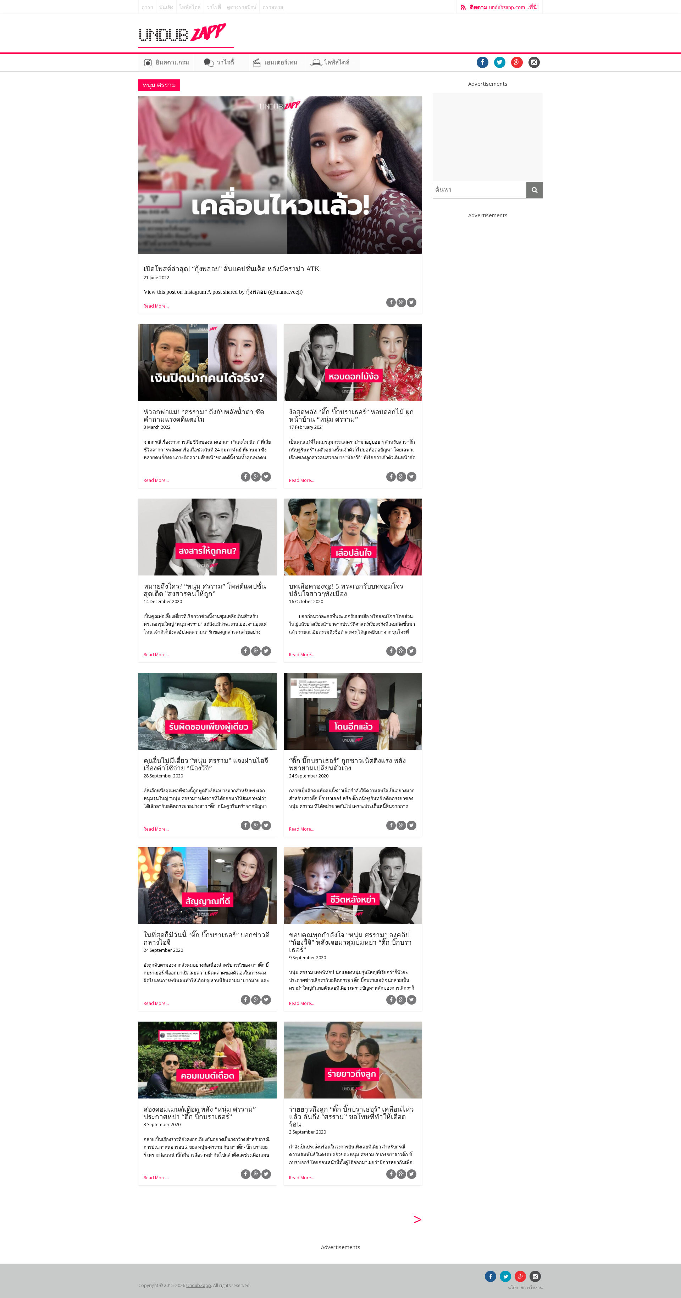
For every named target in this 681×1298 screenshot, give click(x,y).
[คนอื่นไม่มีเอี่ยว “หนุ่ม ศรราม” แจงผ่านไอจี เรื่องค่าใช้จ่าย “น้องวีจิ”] (207, 677)
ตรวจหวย (272, 7)
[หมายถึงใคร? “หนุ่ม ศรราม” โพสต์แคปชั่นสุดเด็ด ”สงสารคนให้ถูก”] (207, 503)
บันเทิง (166, 7)
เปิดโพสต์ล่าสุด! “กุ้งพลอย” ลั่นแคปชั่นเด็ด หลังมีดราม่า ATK (232, 268)
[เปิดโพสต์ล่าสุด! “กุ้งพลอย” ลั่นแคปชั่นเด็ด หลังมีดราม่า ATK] (280, 101)
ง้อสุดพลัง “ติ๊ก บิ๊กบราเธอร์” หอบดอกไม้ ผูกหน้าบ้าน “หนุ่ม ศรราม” (351, 415)
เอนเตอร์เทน (281, 62)
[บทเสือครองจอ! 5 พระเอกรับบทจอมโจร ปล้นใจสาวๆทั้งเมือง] (353, 503)
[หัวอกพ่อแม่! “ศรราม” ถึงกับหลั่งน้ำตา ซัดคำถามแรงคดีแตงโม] (207, 328)
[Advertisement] (488, 137)
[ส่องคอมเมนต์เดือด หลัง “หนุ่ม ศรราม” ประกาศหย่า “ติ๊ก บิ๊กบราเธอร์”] (207, 1026)
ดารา (147, 7)
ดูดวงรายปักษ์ (241, 7)
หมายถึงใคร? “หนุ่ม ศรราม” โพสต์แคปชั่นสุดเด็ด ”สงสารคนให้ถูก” (205, 590)
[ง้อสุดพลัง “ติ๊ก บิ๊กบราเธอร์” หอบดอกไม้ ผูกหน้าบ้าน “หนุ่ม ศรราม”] (353, 328)
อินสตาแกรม (172, 62)
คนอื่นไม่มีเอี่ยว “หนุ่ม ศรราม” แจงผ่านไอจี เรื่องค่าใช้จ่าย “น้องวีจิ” (206, 764)
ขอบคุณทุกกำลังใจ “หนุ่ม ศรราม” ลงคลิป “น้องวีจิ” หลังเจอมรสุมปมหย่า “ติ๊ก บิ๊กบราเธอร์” (350, 942)
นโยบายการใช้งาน (525, 1288)
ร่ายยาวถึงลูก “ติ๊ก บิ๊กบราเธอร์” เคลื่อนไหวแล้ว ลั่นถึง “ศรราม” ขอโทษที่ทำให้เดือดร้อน (351, 1117)
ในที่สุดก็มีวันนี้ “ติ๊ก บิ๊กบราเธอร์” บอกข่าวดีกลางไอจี (207, 938)
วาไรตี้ (214, 7)
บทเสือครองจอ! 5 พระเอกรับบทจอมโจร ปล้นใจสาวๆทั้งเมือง (346, 590)
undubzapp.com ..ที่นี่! (504, 7)
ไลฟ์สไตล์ (190, 7)
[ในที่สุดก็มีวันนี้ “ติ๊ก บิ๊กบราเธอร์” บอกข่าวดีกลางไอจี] (207, 851)
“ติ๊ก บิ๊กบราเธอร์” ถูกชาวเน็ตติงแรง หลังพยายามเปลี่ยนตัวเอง (347, 764)
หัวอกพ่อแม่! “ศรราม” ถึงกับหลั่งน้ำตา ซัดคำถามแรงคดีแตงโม (204, 415)
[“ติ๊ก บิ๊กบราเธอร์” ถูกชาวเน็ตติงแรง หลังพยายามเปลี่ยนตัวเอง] (353, 677)
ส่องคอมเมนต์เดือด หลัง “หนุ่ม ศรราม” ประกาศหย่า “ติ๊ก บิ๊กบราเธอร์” (200, 1113)
